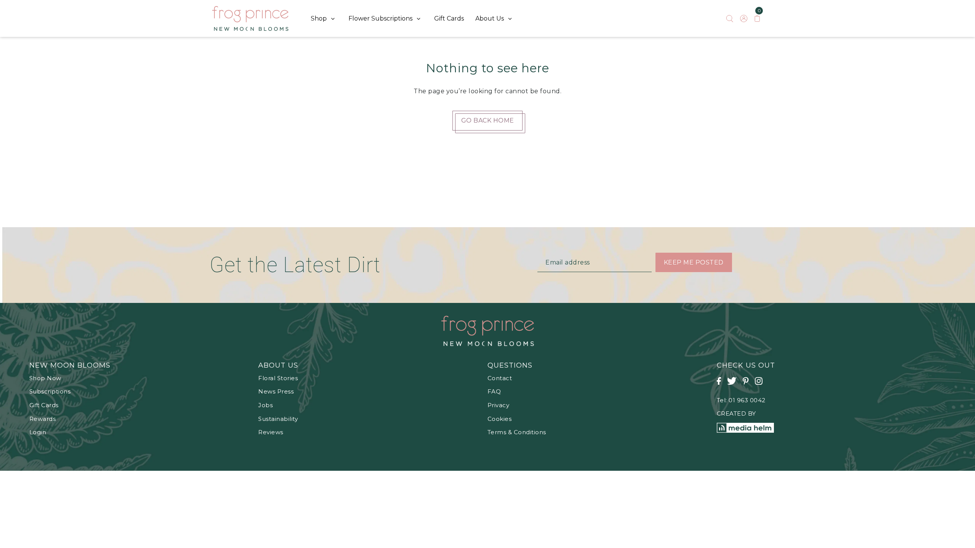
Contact (500, 378)
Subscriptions (50, 391)
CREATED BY (736, 413)
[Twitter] (734, 385)
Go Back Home (487, 120)
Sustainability (278, 418)
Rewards (42, 418)
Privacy (499, 405)
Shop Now (45, 378)
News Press (276, 391)
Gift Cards (44, 405)
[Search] (730, 19)
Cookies (500, 418)
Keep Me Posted (694, 262)
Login (37, 432)
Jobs (265, 405)
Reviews (270, 432)
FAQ (494, 391)
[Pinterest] (748, 385)
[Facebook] (721, 385)
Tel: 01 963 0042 (741, 400)
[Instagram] (761, 385)
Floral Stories (278, 378)
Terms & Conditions (517, 432)
